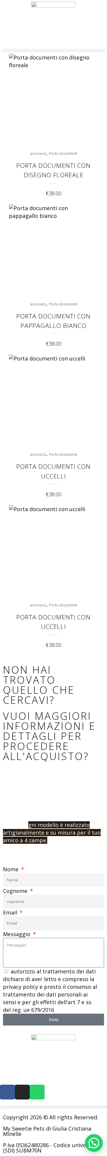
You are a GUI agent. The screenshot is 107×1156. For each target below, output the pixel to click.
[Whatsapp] (37, 1092)
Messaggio (17, 934)
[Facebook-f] (7, 1092)
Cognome (16, 890)
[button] (53, 50)
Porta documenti (63, 153)
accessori (38, 153)
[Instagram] (22, 1092)
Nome (11, 869)
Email (10, 912)
